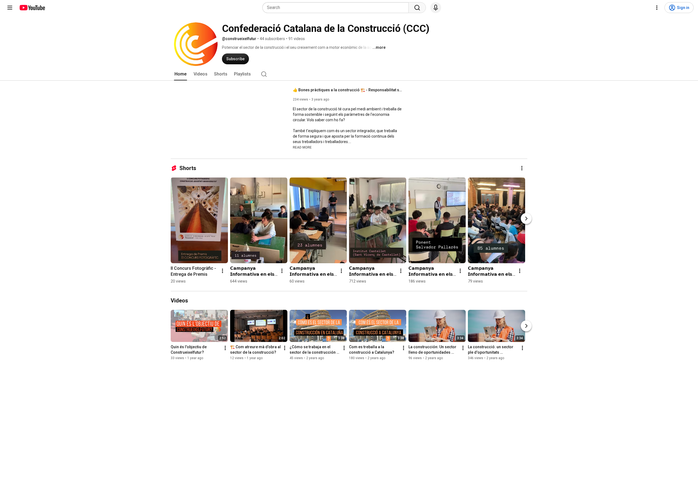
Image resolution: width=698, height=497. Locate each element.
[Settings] (657, 7)
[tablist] (349, 74)
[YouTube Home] (32, 7)
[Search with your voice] (435, 7)
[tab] (180, 74)
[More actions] (521, 168)
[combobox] (337, 7)
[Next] (526, 218)
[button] (302, 147)
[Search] (417, 7)
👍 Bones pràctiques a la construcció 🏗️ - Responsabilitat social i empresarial (347, 90)
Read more (302, 147)
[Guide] (10, 7)
